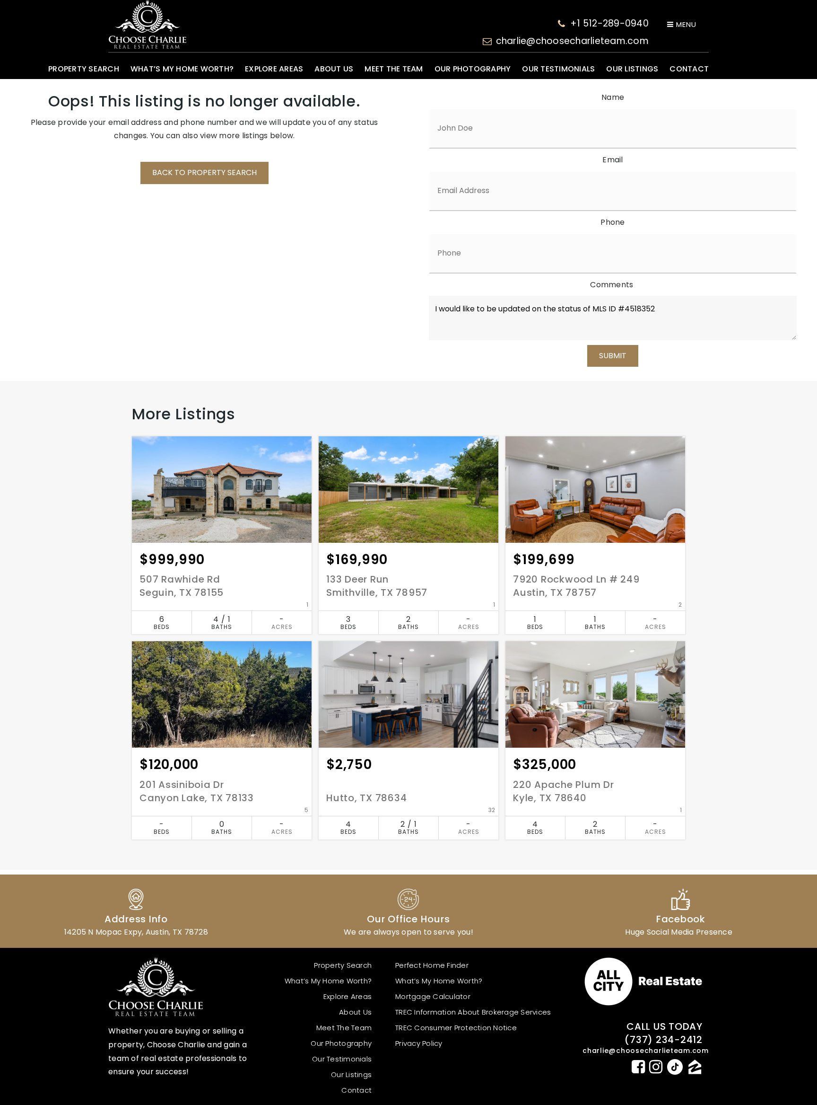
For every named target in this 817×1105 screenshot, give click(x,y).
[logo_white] (147, 24)
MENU (685, 24)
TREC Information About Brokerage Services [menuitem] (473, 1012)
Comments (611, 284)
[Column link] (136, 911)
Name (612, 97)
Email (612, 159)
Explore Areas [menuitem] (274, 68)
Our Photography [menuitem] (473, 68)
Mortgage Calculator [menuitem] (432, 996)
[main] (408, 480)
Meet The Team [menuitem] (394, 68)
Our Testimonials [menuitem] (558, 68)
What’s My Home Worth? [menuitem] (182, 68)
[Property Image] (222, 489)
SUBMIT (612, 355)
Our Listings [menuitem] (632, 68)
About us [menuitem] (333, 68)
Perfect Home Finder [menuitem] (432, 965)
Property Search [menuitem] (83, 68)
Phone (612, 222)
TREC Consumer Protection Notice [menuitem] (456, 1028)
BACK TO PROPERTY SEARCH (204, 172)
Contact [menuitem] (689, 68)
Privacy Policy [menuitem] (419, 1043)
